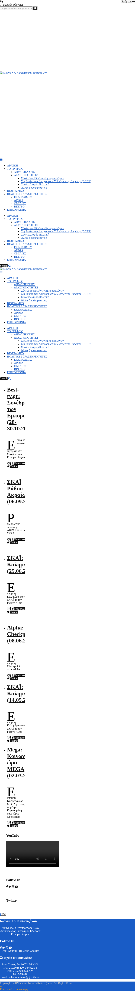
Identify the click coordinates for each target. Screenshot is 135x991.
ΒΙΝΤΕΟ (19, 206)
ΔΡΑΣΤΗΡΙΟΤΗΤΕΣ (26, 174)
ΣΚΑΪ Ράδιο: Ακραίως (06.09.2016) (21, 492)
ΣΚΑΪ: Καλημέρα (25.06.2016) (21, 564)
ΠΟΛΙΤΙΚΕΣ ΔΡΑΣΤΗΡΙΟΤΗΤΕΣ (27, 193)
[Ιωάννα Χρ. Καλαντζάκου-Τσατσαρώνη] (23, 72)
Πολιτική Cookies (29, 950)
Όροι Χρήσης (9, 950)
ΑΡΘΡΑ (18, 200)
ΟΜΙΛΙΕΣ (20, 203)
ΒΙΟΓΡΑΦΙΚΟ (15, 190)
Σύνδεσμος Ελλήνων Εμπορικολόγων (42, 178)
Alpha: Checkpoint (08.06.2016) (21, 634)
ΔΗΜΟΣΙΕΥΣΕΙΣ (24, 171)
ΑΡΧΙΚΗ (12, 165)
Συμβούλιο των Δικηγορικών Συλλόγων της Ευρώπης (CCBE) (56, 181)
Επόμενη (126, 1)
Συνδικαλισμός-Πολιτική (35, 184)
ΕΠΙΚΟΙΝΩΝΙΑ (16, 209)
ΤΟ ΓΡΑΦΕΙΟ (15, 168)
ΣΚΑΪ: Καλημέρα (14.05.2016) (21, 693)
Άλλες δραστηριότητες (34, 187)
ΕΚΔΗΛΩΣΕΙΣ (23, 197)
